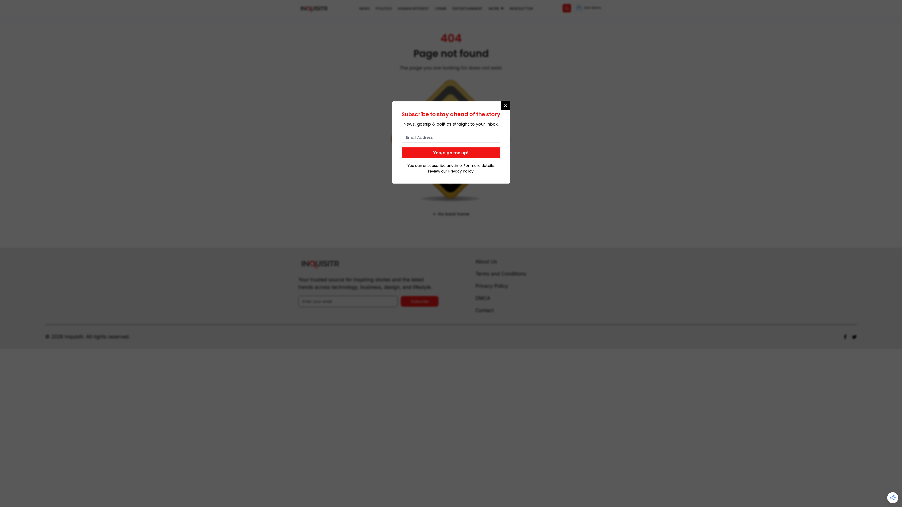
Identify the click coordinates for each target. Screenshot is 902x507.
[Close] (505, 105)
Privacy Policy (461, 171)
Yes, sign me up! (451, 153)
